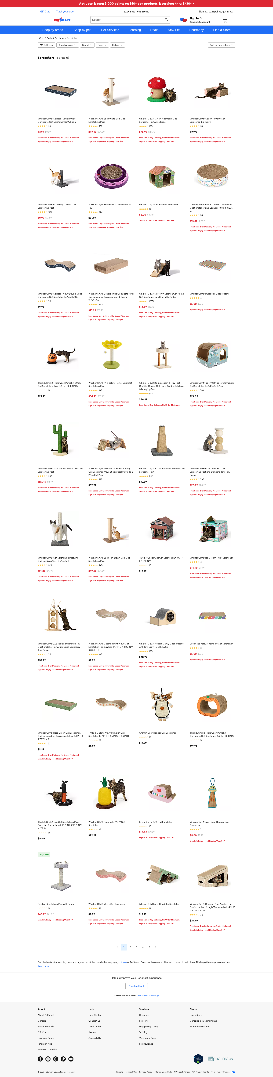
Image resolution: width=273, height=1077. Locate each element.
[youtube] (70, 1059)
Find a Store (196, 1015)
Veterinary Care (147, 1038)
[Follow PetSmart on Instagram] (48, 1059)
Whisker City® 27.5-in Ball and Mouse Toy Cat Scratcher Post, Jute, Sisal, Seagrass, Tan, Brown (59, 647)
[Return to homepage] (62, 19)
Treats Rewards (46, 1026)
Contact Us (94, 1020)
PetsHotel (144, 1020)
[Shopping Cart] (229, 21)
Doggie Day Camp (148, 1026)
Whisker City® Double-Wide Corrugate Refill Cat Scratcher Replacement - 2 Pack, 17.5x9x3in (111, 297)
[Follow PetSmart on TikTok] (63, 1059)
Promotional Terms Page (148, 995)
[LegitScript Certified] (198, 1059)
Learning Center (46, 1038)
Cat (41, 38)
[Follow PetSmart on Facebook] (40, 1059)
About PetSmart (46, 1015)
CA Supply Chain (182, 1072)
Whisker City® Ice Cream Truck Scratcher (211, 557)
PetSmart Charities (47, 1049)
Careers (42, 1020)
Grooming (144, 1015)
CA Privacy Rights (200, 1072)
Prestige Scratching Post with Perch (56, 904)
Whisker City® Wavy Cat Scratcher (106, 904)
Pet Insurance (146, 1043)
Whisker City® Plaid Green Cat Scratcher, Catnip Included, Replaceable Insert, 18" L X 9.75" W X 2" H (60, 736)
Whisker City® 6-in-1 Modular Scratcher (159, 904)
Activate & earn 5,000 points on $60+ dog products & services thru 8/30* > (136, 3)
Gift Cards (43, 1032)
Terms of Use (131, 1072)
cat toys (123, 962)
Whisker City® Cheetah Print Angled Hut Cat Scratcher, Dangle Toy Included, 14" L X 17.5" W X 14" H (212, 907)
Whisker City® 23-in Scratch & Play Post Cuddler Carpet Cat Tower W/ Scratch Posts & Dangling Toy (161, 386)
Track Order (94, 1026)
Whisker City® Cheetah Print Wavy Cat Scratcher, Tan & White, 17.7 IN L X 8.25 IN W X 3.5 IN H (110, 647)
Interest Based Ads (163, 1072)
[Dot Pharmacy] (221, 1059)
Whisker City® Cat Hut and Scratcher (158, 204)
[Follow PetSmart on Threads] (55, 1059)
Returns (92, 1032)
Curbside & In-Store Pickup (203, 1020)
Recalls (119, 1072)
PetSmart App (45, 1043)
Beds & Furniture (55, 38)
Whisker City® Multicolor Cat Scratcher (210, 293)
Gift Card (45, 11)
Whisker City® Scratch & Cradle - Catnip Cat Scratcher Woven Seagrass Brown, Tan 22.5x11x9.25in (110, 471)
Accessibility (94, 1038)
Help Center (94, 1015)
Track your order (65, 11)
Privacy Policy (145, 1072)
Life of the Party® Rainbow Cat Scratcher (211, 643)
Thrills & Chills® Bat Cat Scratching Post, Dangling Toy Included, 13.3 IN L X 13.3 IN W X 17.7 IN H (60, 825)
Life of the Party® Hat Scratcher (155, 821)
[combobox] (130, 19)
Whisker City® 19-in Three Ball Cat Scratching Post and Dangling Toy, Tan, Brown (210, 471)
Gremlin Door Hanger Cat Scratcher (157, 732)
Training (143, 1032)
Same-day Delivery (200, 1026)
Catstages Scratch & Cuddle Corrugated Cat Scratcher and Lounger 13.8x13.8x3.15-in (211, 207)
